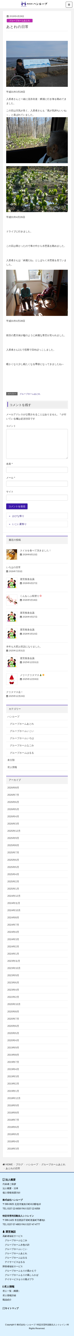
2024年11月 (13, 903)
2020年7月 (13, 1018)
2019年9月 (13, 1047)
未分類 (11, 760)
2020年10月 (13, 1004)
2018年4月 (13, 1141)
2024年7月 (13, 924)
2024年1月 (13, 953)
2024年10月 (13, 910)
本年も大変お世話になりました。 (24, 646)
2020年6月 (13, 1026)
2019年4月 (13, 1069)
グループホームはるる (22, 752)
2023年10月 (13, 968)
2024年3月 (13, 939)
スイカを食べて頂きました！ (35, 550)
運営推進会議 (27, 579)
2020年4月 (13, 1040)
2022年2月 (13, 997)
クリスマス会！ (14, 692)
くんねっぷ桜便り (29, 596)
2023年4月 (13, 989)
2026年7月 (13, 794)
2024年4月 (13, 932)
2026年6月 (13, 802)
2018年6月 (13, 1127)
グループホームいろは (22, 738)
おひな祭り (18, 516)
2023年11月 (13, 961)
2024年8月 (13, 917)
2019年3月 (13, 1076)
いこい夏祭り (19, 524)
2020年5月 (13, 1033)
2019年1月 (13, 1091)
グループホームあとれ (19, 20)
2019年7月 (13, 1062)
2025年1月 (13, 888)
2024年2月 (13, 946)
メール (10, 477)
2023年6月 (13, 982)
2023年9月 (13, 975)
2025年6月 (13, 859)
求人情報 (12, 767)
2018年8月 (13, 1112)
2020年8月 (13, 1011)
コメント (11, 426)
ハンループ (13, 716)
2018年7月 (13, 1119)
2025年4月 (13, 874)
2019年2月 (13, 1083)
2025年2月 (13, 881)
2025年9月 (13, 838)
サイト (9, 491)
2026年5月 (13, 809)
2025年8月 (13, 845)
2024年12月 (13, 895)
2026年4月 (13, 816)
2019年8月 (13, 1054)
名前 (9, 463)
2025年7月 (13, 852)
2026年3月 (13, 823)
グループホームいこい (22, 731)
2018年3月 (13, 1148)
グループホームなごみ (22, 745)
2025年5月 (13, 867)
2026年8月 (13, 787)
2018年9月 (13, 1105)
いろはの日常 (13, 567)
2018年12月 (13, 1098)
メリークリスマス (29, 675)
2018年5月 (13, 1134)
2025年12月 (13, 830)
